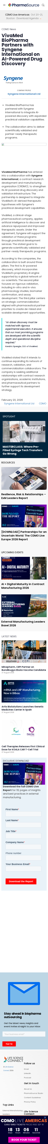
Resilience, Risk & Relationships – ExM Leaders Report (23, 496)
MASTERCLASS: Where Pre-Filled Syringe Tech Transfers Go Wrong (22, 450)
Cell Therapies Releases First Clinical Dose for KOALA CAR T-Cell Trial (23, 748)
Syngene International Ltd (24, 94)
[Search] (43, 5)
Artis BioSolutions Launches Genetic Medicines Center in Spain (23, 708)
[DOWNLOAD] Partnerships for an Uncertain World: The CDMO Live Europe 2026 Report (24, 535)
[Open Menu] (4, 5)
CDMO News (9, 29)
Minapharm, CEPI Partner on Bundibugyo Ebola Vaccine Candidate (24, 668)
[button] (45, 1117)
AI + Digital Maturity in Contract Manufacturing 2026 (22, 586)
